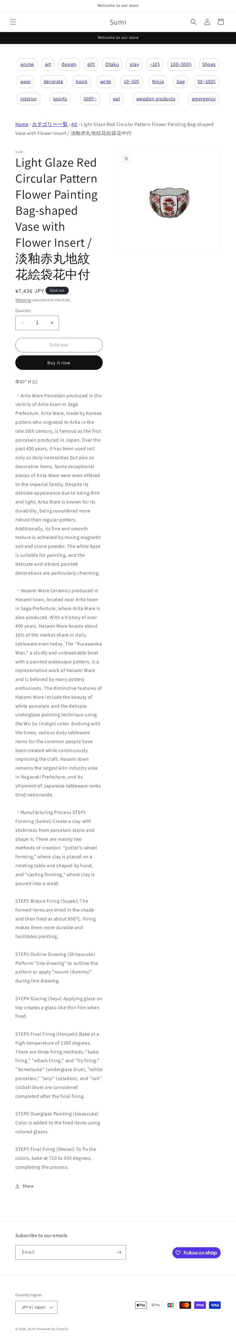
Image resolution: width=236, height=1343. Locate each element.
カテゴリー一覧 (50, 124)
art (48, 64)
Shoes (209, 64)
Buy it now (59, 363)
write (105, 81)
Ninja (158, 81)
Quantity (23, 310)
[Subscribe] (119, 1252)
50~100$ (207, 81)
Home (21, 124)
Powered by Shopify (53, 1329)
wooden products (155, 98)
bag (181, 81)
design (69, 64)
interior (28, 98)
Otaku (112, 64)
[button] (13, 22)
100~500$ (181, 64)
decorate (53, 81)
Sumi (32, 1329)
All (74, 124)
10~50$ (132, 81)
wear (25, 81)
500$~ (90, 98)
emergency (204, 98)
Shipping (23, 299)
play (134, 64)
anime (27, 64)
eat (116, 98)
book (81, 81)
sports (60, 98)
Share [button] (28, 1186)
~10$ (155, 64)
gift (91, 64)
